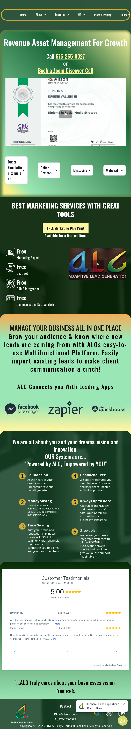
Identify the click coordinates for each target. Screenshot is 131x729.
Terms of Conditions (75, 725)
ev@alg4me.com (67, 714)
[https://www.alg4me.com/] (21, 713)
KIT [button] (80, 15)
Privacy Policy (54, 725)
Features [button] (60, 15)
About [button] (39, 15)
